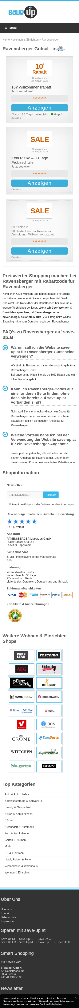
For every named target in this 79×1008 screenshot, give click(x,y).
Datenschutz (8, 917)
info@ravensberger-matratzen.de (36, 556)
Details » (16, 118)
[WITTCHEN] (21, 752)
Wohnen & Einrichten (26, 39)
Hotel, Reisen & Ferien (18, 859)
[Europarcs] (49, 738)
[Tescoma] (49, 655)
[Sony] (49, 766)
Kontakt (5, 913)
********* (39, 98)
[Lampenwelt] (49, 697)
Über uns (6, 909)
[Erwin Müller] (21, 710)
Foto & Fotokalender (17, 833)
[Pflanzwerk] (21, 683)
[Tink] (49, 724)
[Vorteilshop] (21, 724)
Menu (13, 28)
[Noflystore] (49, 683)
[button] (75, 997)
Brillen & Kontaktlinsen (18, 813)
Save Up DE (8, 939)
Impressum (8, 921)
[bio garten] (21, 766)
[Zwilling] (49, 710)
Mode (8, 846)
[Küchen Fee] (49, 669)
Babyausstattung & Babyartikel (24, 800)
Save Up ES (46, 942)
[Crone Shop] (21, 738)
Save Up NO (27, 942)
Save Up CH (26, 939)
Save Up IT (64, 942)
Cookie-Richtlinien (51, 1004)
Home (6, 39)
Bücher (9, 820)
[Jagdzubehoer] (49, 752)
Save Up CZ (44, 939)
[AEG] (21, 669)
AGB (9, 560)
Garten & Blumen (15, 840)
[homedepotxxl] (21, 697)
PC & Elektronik (14, 853)
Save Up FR (8, 942)
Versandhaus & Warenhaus (21, 866)
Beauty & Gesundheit (18, 807)
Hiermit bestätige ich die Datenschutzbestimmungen (42, 504)
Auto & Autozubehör (17, 794)
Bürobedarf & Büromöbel (20, 826)
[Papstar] (21, 655)
